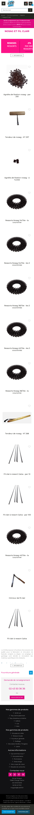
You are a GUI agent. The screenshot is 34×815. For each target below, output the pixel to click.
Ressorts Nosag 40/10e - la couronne (17, 556)
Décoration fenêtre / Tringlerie (18, 744)
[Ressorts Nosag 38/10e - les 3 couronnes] (17, 290)
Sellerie (17, 721)
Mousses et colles (18, 733)
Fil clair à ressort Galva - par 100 (17, 515)
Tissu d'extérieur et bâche (18, 718)
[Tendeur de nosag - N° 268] (17, 417)
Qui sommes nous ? (18, 754)
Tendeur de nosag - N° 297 (17, 137)
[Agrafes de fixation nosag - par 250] (17, 78)
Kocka (24, 802)
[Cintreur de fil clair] (17, 582)
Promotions (18, 759)
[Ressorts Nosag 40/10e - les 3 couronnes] (17, 332)
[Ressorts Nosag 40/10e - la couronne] (17, 539)
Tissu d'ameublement (18, 715)
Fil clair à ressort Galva (17, 639)
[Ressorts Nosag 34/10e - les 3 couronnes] (17, 247)
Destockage (18, 761)
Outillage (18, 741)
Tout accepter (8, 811)
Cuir (18, 723)
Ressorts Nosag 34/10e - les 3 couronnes (17, 264)
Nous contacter (17, 697)
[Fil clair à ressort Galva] (17, 623)
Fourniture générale (17, 738)
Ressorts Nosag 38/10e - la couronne (17, 392)
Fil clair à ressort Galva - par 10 (17, 474)
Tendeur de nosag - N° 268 (17, 434)
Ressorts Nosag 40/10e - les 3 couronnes (17, 349)
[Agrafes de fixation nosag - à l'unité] (17, 162)
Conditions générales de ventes (14, 798)
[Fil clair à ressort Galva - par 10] (17, 458)
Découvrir (17, 102)
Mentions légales (10, 796)
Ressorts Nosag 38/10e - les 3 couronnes (17, 307)
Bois (17, 726)
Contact (26, 798)
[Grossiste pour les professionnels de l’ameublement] (10, 4)
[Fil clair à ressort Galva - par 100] (17, 499)
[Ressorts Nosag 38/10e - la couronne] (17, 375)
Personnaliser (23, 811)
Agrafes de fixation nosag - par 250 (17, 96)
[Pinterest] (19, 774)
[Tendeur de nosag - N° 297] (17, 121)
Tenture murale (18, 736)
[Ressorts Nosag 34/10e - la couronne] (17, 204)
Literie (18, 746)
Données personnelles (21, 796)
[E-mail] (23, 774)
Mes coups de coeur (18, 764)
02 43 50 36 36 (17, 688)
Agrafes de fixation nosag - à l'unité (17, 179)
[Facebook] (10, 774)
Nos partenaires (18, 756)
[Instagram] (15, 774)
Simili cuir (18, 713)
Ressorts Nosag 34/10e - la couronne (17, 221)
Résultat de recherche (18, 767)
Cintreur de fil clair (17, 598)
